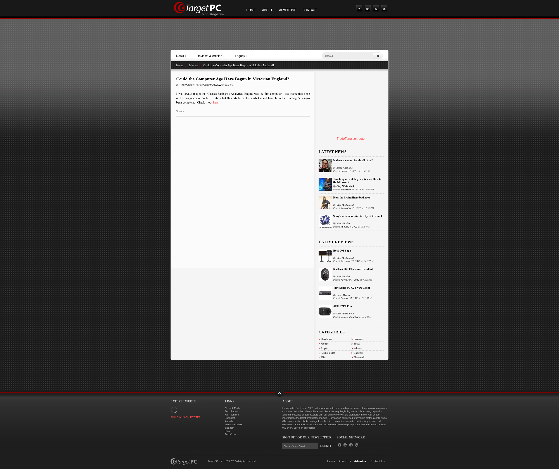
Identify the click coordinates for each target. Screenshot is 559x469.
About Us (344, 461)
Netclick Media (232, 408)
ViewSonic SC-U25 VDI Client (351, 287)
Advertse (360, 461)
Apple (324, 348)
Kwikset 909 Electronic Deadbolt (353, 269)
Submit (325, 446)
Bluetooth (359, 357)
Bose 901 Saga (342, 250)
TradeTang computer (351, 138)
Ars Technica (232, 414)
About (267, 10)
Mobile (324, 343)
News (181, 55)
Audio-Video (328, 352)
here (215, 102)
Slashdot (229, 427)
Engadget (230, 418)
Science (193, 65)
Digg (227, 431)
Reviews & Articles (211, 55)
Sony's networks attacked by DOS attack (358, 216)
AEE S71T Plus (342, 306)
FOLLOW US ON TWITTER (185, 417)
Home (250, 10)
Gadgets (358, 352)
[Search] (378, 55)
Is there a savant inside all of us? (353, 160)
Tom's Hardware (233, 424)
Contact (309, 10)
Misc (323, 357)
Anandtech (230, 421)
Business (358, 339)
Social (357, 343)
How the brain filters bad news (351, 197)
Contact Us (377, 461)
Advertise (287, 10)
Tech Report (231, 411)
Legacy (241, 55)
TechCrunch (231, 434)
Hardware (326, 339)
